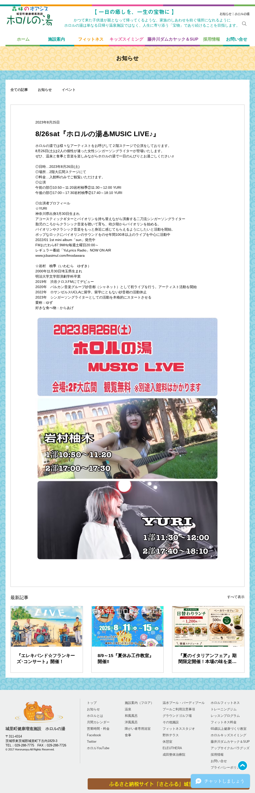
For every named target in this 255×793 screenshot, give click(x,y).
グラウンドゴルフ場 (177, 716)
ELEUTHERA (172, 748)
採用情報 (217, 754)
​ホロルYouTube (98, 748)
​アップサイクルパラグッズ (230, 748)
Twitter (91, 741)
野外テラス (171, 735)
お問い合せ (219, 761)
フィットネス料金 (224, 722)
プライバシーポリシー (227, 767)
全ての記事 (19, 90)
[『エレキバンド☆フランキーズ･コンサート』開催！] (47, 626)
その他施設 (171, 722)
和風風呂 (131, 716)
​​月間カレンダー (98, 722)
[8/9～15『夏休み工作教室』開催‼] (128, 626)
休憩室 (167, 741)
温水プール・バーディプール (184, 703)
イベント (69, 90)
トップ (92, 703)
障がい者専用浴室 (138, 729)
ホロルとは (95, 716)
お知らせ (45, 90)
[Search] (244, 23)
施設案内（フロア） (139, 703)
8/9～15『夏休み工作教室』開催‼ (126, 658)
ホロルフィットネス (225, 703)
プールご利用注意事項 (179, 709)
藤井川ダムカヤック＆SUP (230, 741)
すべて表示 (236, 597)
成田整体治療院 (174, 754)
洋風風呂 (131, 722)
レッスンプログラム (225, 716)
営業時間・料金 (98, 729)
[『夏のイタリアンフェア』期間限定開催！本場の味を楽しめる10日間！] (208, 626)
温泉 (128, 709)
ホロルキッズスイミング (228, 735)
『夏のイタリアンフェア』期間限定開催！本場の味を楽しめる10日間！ (207, 659)
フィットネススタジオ (179, 729)
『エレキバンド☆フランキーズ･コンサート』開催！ (46, 658)
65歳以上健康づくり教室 (229, 729)
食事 (128, 735)
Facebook (94, 735)
